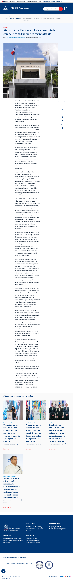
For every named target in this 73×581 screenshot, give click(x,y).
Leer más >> (7, 449)
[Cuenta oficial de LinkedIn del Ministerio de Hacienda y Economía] (63, 576)
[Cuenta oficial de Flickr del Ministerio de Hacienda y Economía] (70, 576)
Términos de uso (31, 538)
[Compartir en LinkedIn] (62, 121)
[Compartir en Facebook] (62, 106)
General (18, 18)
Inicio (6, 18)
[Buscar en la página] (61, 9)
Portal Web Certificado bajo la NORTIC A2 (19, 563)
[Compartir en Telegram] (62, 117)
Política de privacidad (33, 540)
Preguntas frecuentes (33, 542)
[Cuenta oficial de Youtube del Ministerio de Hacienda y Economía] (65, 576)
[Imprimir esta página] (62, 128)
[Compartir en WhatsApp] (62, 114)
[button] (67, 8)
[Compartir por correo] (62, 124)
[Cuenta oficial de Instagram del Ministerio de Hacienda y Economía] (58, 576)
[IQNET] (39, 565)
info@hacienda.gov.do (58, 529)
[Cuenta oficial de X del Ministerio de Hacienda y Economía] (67, 576)
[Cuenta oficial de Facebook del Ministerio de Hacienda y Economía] (61, 576)
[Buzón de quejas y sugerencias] (3, 571)
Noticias (12, 18)
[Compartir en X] (62, 110)
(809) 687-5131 (56, 527)
